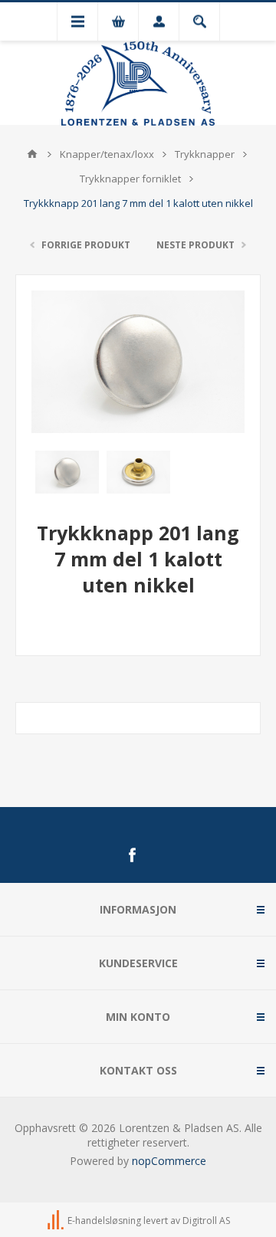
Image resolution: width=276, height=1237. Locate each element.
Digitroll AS (206, 1220)
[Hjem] (32, 154)
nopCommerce (169, 1160)
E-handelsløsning (104, 1220)
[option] (67, 472)
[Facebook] (132, 855)
